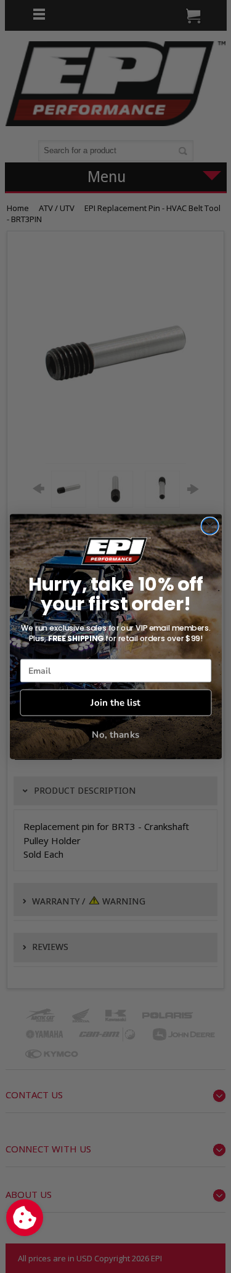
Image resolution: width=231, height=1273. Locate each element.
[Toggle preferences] (24, 1217)
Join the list (115, 702)
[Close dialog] (209, 525)
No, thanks (115, 734)
